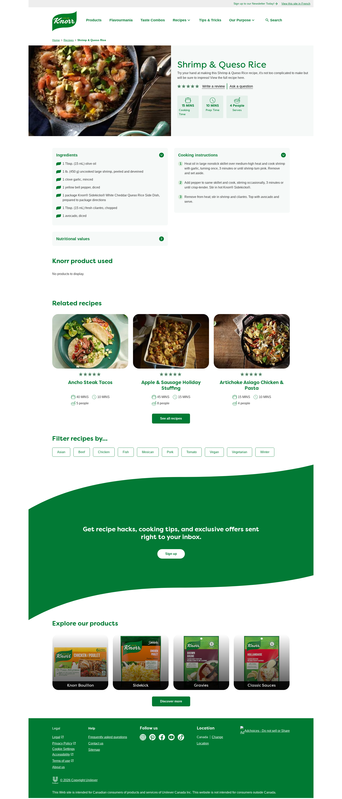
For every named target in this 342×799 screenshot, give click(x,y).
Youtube (171, 737)
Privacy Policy (62, 743)
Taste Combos (153, 20)
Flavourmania (121, 20)
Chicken (104, 452)
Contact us (95, 743)
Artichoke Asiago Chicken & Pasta (252, 386)
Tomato (191, 452)
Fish (126, 452)
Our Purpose (240, 20)
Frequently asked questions (107, 737)
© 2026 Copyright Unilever (79, 780)
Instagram (143, 737)
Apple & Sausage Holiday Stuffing (171, 386)
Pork (170, 452)
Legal (56, 737)
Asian (61, 452)
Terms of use (61, 760)
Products (94, 20)
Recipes (179, 20)
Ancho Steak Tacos (90, 383)
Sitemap (94, 749)
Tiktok (181, 737)
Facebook (162, 737)
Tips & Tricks (210, 20)
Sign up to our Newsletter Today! (254, 3)
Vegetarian (239, 452)
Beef (81, 452)
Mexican (148, 452)
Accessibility (61, 754)
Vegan (214, 452)
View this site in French (295, 3)
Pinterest (152, 737)
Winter (264, 452)
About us (58, 767)
